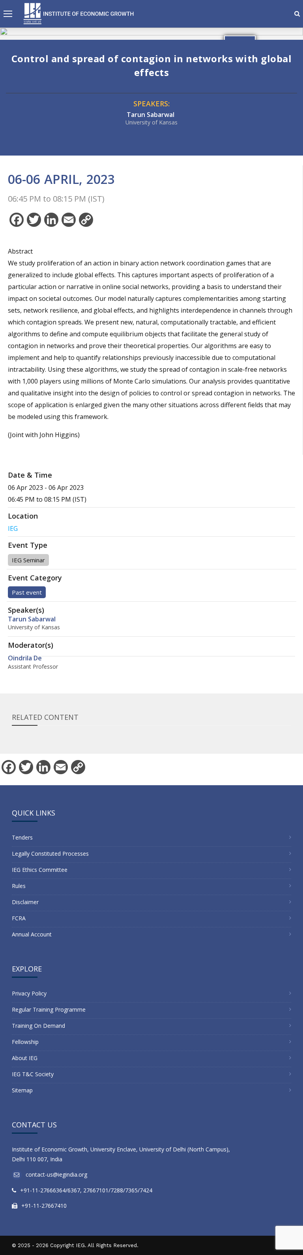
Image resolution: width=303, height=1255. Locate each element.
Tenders (22, 837)
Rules (19, 886)
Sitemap (22, 1090)
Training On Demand (38, 1025)
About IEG (24, 1058)
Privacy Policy (29, 993)
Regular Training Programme (49, 1009)
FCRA (19, 918)
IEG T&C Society (33, 1074)
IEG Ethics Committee (39, 869)
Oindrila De (25, 658)
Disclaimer (25, 902)
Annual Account (32, 934)
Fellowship (25, 1042)
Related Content (45, 717)
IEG (13, 528)
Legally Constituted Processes (50, 853)
